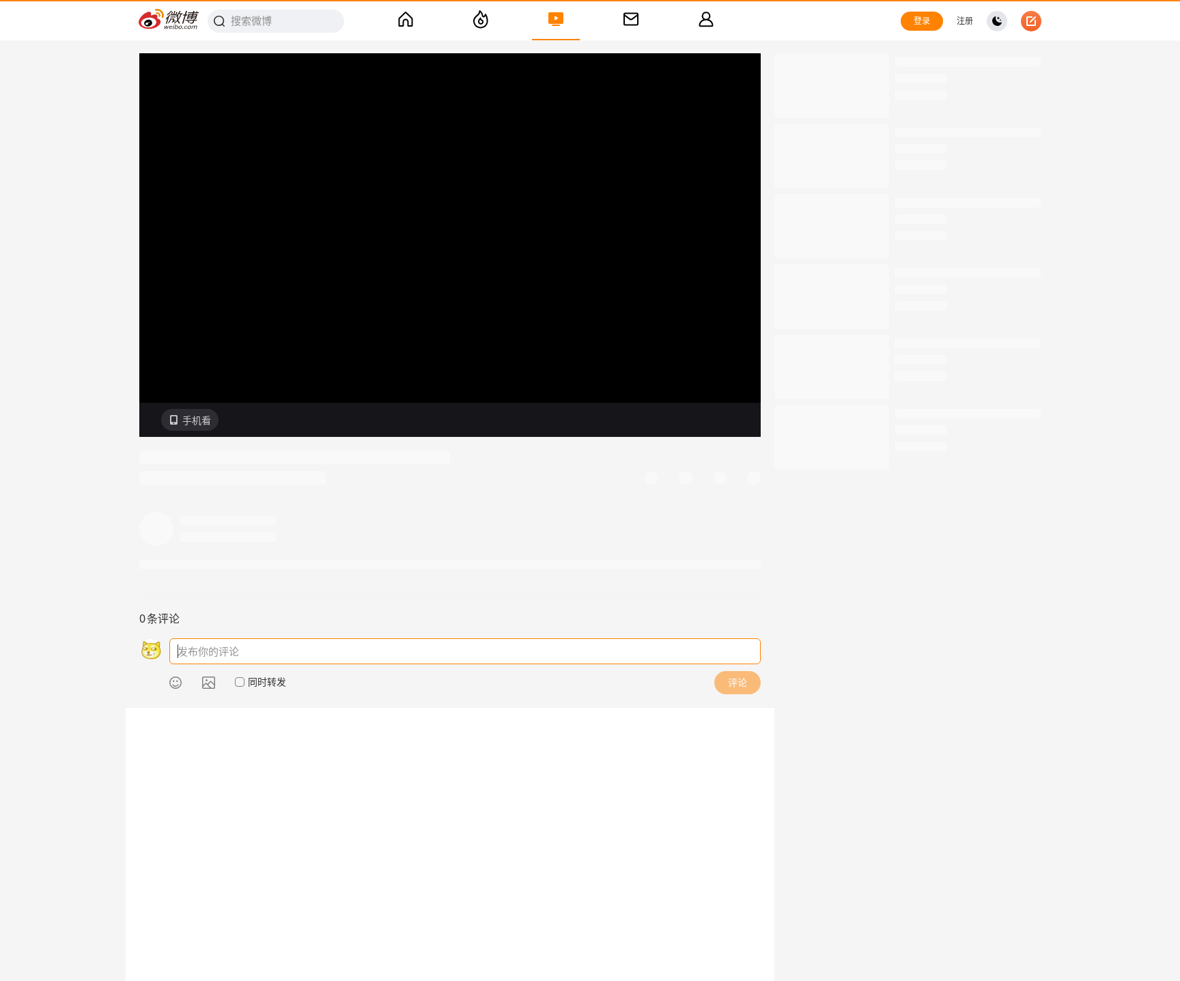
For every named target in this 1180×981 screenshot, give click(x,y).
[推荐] (481, 21)
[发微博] (1031, 21)
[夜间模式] (997, 21)
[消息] (631, 21)
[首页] (406, 21)
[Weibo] (169, 20)
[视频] (556, 21)
